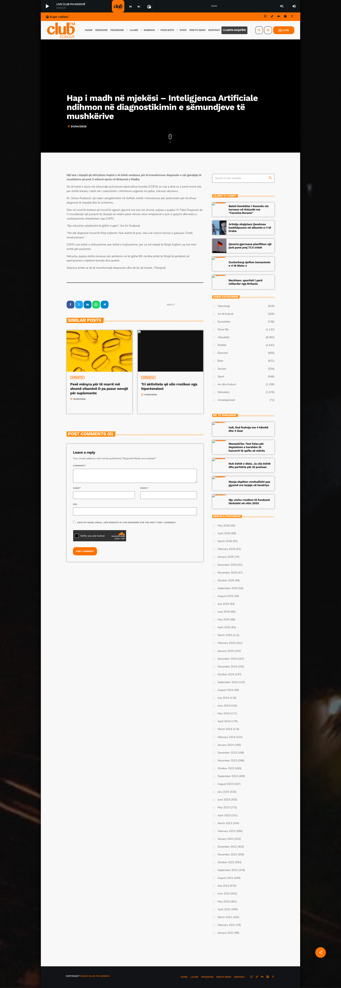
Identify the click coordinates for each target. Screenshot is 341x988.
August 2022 (225, 878)
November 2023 (227, 760)
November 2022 (227, 854)
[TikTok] (272, 16)
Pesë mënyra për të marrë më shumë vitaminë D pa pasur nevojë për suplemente (99, 388)
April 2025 (224, 627)
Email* (144, 488)
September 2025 (228, 588)
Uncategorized (226, 400)
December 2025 (227, 565)
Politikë (222, 345)
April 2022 (224, 909)
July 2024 (223, 698)
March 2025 (225, 635)
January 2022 (226, 933)
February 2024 (226, 737)
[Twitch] (265, 16)
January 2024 (226, 745)
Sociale (222, 369)
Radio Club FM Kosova (95, 976)
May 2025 (224, 619)
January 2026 (226, 557)
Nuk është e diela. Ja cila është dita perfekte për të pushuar (249, 465)
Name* (77, 488)
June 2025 (224, 612)
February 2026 (226, 549)
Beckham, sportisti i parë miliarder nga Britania (245, 282)
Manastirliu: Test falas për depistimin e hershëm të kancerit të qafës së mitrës (247, 447)
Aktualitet (223, 337)
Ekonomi (223, 353)
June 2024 (224, 706)
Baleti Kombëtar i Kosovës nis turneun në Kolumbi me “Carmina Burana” (249, 209)
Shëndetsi (77, 377)
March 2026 (225, 541)
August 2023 (225, 784)
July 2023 (223, 792)
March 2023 (225, 823)
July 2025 (223, 604)
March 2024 (225, 729)
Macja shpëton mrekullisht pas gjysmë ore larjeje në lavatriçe (249, 483)
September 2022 (228, 870)
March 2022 (225, 917)
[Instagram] (285, 16)
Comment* (79, 465)
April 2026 (224, 533)
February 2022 (226, 925)
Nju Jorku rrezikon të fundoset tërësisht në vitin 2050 (249, 501)
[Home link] (61, 30)
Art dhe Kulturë (227, 384)
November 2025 (227, 573)
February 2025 (226, 643)
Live (283, 30)
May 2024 (224, 713)
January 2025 (226, 651)
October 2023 (226, 768)
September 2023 (228, 776)
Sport (221, 376)
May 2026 (224, 525)
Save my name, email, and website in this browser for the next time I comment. (126, 522)
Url (75, 504)
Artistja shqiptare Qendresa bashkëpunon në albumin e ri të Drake (250, 228)
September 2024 (228, 682)
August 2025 (225, 596)
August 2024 (225, 690)
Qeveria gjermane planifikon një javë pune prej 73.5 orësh (250, 245)
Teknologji (224, 306)
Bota (220, 361)
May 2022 (224, 901)
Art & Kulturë (225, 314)
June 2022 (224, 893)
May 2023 (224, 807)
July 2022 (223, 886)
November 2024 (227, 666)
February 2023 (226, 831)
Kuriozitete (224, 322)
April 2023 (224, 815)
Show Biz (223, 329)
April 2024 (224, 721)
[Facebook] (292, 16)
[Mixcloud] (279, 16)
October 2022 (226, 862)
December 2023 (227, 753)
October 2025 (226, 580)
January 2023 (226, 839)
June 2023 (224, 800)
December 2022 (227, 847)
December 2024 (227, 659)
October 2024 (226, 674)
